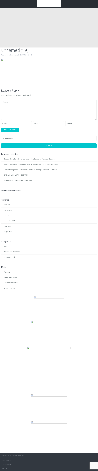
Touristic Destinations (12, 252)
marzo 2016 (8, 226)
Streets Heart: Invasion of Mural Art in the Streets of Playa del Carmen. (29, 159)
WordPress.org (9, 288)
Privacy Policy (6, 460)
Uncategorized (9, 257)
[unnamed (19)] (19, 72)
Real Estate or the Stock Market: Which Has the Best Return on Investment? (31, 164)
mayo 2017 (8, 210)
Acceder (7, 272)
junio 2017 (7, 205)
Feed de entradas (10, 277)
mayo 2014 (8, 231)
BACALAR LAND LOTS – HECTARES (16, 175)
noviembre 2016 (10, 221)
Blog (5, 246)
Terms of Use (6, 464)
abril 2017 (7, 215)
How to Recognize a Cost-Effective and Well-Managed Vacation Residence (30, 170)
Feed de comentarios (11, 283)
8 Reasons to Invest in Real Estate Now (18, 180)
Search (49, 146)
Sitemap (4, 468)
